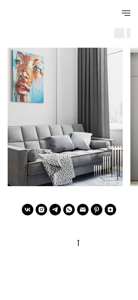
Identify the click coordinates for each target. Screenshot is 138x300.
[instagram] (41, 209)
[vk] (27, 209)
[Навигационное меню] (126, 13)
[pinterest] (96, 209)
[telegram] (55, 209)
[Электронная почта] (83, 209)
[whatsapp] (69, 209)
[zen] (110, 209)
